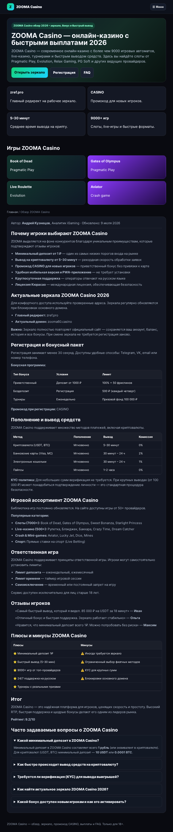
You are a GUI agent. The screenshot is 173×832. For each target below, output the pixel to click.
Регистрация (64, 72)
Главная (12, 212)
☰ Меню (158, 6)
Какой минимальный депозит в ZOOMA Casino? (58, 740)
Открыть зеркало (29, 72)
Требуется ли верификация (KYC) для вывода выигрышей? (68, 777)
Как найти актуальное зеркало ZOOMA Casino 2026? (62, 789)
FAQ (87, 72)
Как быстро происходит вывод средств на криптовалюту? (67, 764)
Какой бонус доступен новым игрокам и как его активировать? (71, 802)
